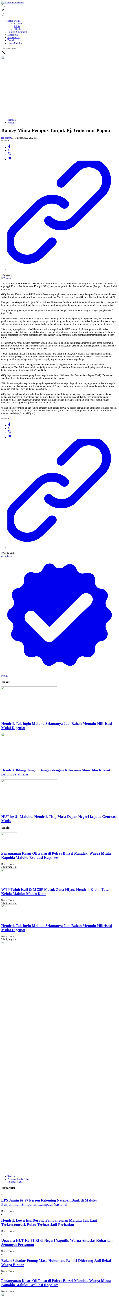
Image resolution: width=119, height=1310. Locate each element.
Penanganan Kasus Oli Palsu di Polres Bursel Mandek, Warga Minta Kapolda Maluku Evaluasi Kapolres (56, 855)
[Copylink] (62, 269)
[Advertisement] (59, 94)
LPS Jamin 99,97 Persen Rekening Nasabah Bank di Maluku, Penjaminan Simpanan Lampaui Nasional (49, 1202)
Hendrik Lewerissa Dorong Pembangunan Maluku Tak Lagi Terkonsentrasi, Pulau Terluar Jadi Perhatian (49, 1222)
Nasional (11, 122)
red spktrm (6, 137)
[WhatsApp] (9, 154)
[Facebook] (9, 147)
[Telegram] (9, 159)
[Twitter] (8, 150)
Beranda (11, 120)
